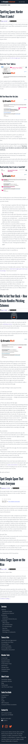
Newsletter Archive (6, 681)
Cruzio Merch (5, 695)
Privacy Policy (5, 644)
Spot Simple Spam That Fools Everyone (11, 481)
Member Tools (5, 655)
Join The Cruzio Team (7, 687)
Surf (2, 699)
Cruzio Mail (4, 658)
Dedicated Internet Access (9, 619)
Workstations (6, 630)
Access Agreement (6, 648)
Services (4, 606)
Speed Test (4, 665)
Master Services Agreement (8, 640)
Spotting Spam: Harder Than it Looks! (11, 14)
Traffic (3, 701)
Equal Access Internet (8, 613)
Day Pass (4, 628)
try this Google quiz (15, 58)
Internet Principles (6, 646)
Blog (2, 683)
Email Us (5, 720)
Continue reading (5, 598)
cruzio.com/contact (12, 464)
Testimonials (4, 685)
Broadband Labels (7, 611)
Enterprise (4, 615)
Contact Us (4, 710)
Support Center (5, 661)
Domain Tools (5, 667)
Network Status (5, 669)
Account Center (5, 660)
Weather (3, 697)
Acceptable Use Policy (7, 642)
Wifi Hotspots (5, 702)
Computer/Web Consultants (9, 704)
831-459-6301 (22, 2)
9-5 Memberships (7, 626)
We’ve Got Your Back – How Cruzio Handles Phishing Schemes (13, 301)
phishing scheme (7, 324)
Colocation (5, 617)
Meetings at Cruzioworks (9, 632)
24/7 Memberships (7, 624)
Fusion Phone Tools (6, 663)
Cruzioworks (4, 671)
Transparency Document (8, 649)
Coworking (4, 620)
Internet (3, 609)
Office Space (5, 622)
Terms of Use (5, 637)
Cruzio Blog (13, 21)
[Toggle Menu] (2, 2)
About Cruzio (5, 676)
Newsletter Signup (6, 679)
